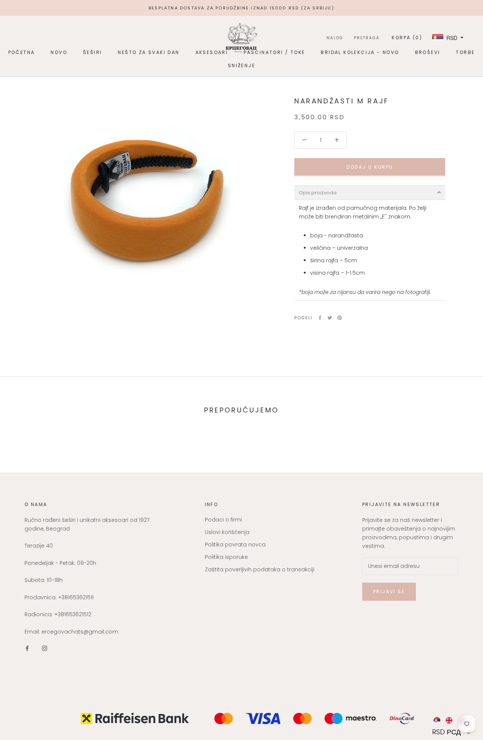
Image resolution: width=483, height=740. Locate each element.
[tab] (369, 192)
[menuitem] (436, 720)
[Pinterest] (339, 317)
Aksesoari (211, 52)
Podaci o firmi (223, 519)
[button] (452, 732)
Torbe (465, 52)
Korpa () (407, 37)
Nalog (334, 38)
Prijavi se (389, 591)
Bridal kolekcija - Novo (360, 52)
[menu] (452, 720)
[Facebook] (320, 317)
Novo (59, 52)
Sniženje (241, 65)
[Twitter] (330, 317)
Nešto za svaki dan (148, 52)
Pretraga (367, 38)
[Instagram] (44, 648)
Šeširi (92, 52)
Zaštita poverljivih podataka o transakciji (259, 569)
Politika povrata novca (235, 544)
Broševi (427, 52)
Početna (21, 52)
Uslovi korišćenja (227, 532)
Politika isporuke (226, 557)
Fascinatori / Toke (274, 52)
